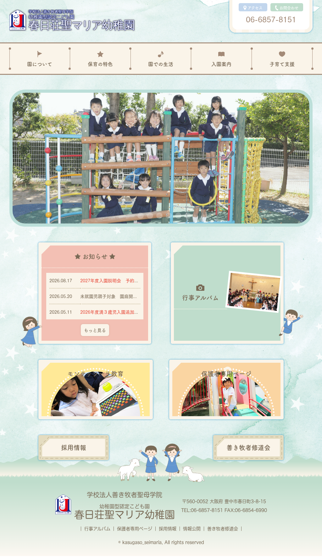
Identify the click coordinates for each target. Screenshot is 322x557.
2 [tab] (150, 215)
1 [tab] (140, 215)
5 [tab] (178, 215)
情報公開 (192, 528)
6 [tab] (188, 215)
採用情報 (167, 528)
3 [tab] (159, 215)
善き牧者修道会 (222, 528)
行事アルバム (97, 528)
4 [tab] (169, 215)
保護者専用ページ (134, 528)
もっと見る (95, 330)
